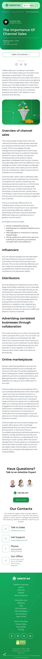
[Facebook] (11, 636)
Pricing (21, 629)
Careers (21, 593)
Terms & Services (21, 621)
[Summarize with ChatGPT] (16, 64)
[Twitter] (24, 636)
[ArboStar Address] (5, 560)
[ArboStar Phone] (5, 548)
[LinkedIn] (30, 636)
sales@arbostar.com (18, 530)
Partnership (21, 627)
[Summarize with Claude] (25, 64)
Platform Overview (21, 585)
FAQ (21, 606)
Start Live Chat (21, 500)
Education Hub (21, 600)
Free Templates (21, 611)
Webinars (21, 603)
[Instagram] (18, 636)
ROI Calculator (21, 608)
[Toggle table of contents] (29, 55)
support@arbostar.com (19, 540)
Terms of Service (20, 657)
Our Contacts (21, 614)
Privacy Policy (21, 624)
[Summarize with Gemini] (21, 64)
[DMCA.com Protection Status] (21, 642)
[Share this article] (4, 654)
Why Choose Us (21, 595)
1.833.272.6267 (16, 551)
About (21, 587)
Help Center (21, 616)
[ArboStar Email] (5, 528)
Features (21, 590)
